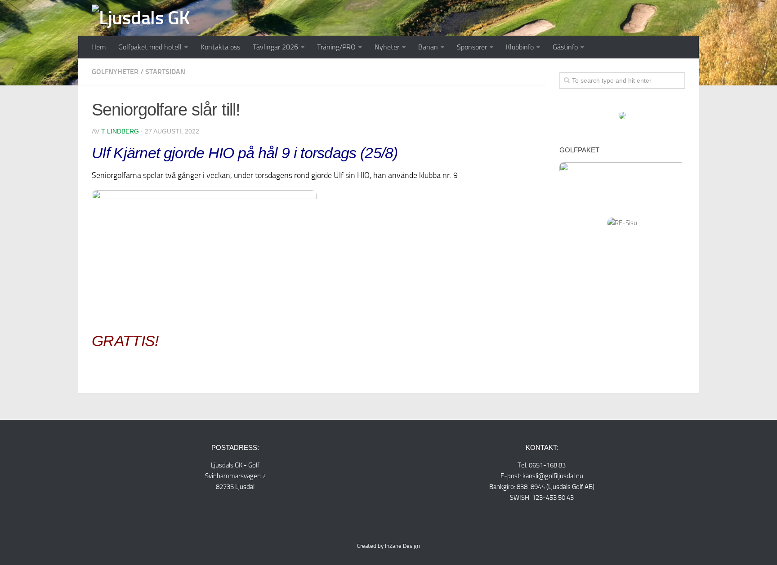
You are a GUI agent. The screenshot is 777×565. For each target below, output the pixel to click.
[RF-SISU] (622, 223)
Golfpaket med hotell (150, 47)
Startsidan (165, 71)
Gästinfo (565, 47)
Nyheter (387, 47)
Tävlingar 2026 (275, 47)
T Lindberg (120, 131)
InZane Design (402, 546)
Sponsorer (472, 47)
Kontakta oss (220, 47)
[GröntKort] (622, 117)
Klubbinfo (520, 47)
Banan (428, 47)
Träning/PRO (336, 47)
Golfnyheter (115, 71)
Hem (98, 47)
